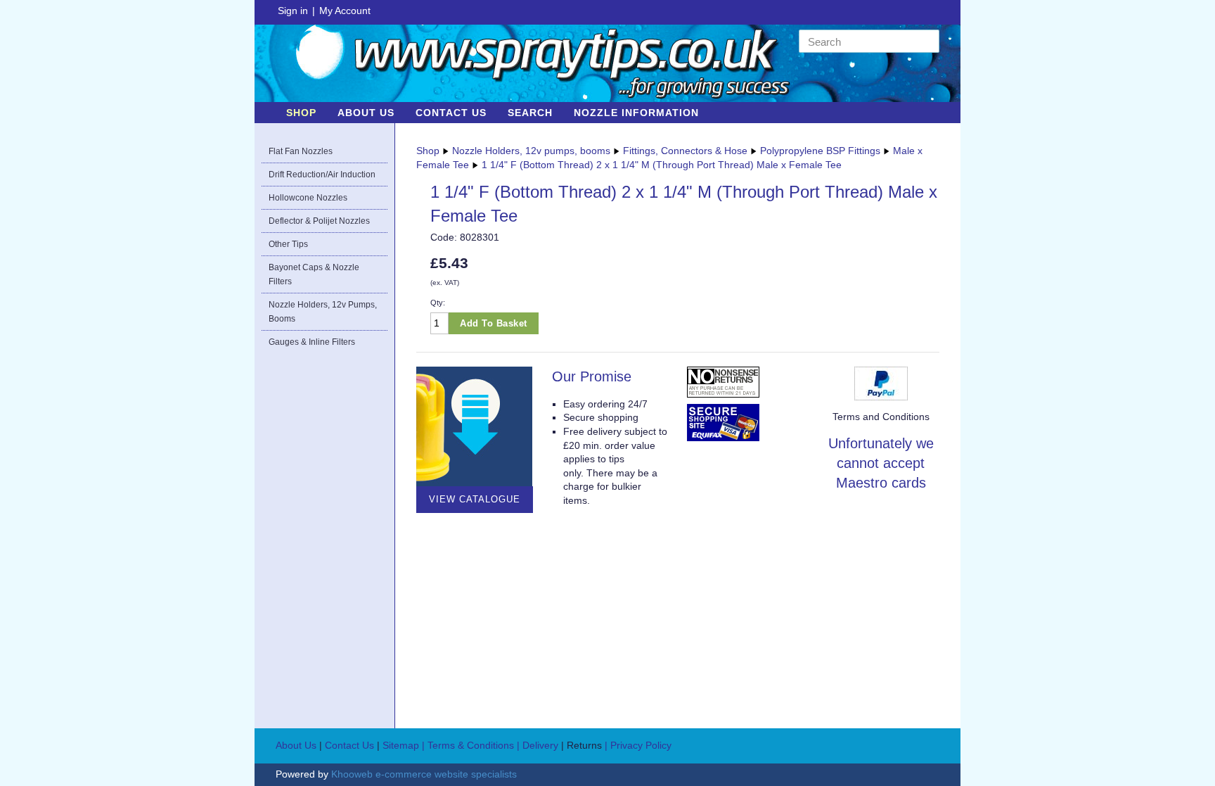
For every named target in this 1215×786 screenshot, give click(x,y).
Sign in (293, 10)
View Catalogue (474, 499)
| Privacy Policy (638, 745)
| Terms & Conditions (468, 745)
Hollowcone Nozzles (308, 198)
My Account (345, 10)
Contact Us (451, 112)
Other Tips (288, 244)
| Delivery (539, 745)
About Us (366, 112)
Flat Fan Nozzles (301, 151)
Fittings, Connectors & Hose (685, 150)
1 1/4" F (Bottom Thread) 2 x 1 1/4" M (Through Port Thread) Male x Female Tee (662, 164)
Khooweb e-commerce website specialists (424, 774)
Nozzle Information (636, 112)
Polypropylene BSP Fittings (820, 150)
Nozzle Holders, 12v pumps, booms (323, 312)
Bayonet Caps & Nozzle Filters (314, 274)
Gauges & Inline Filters (312, 342)
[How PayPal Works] (881, 382)
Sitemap (400, 745)
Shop (301, 112)
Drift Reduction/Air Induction (322, 174)
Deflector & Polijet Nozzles (319, 221)
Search (530, 112)
